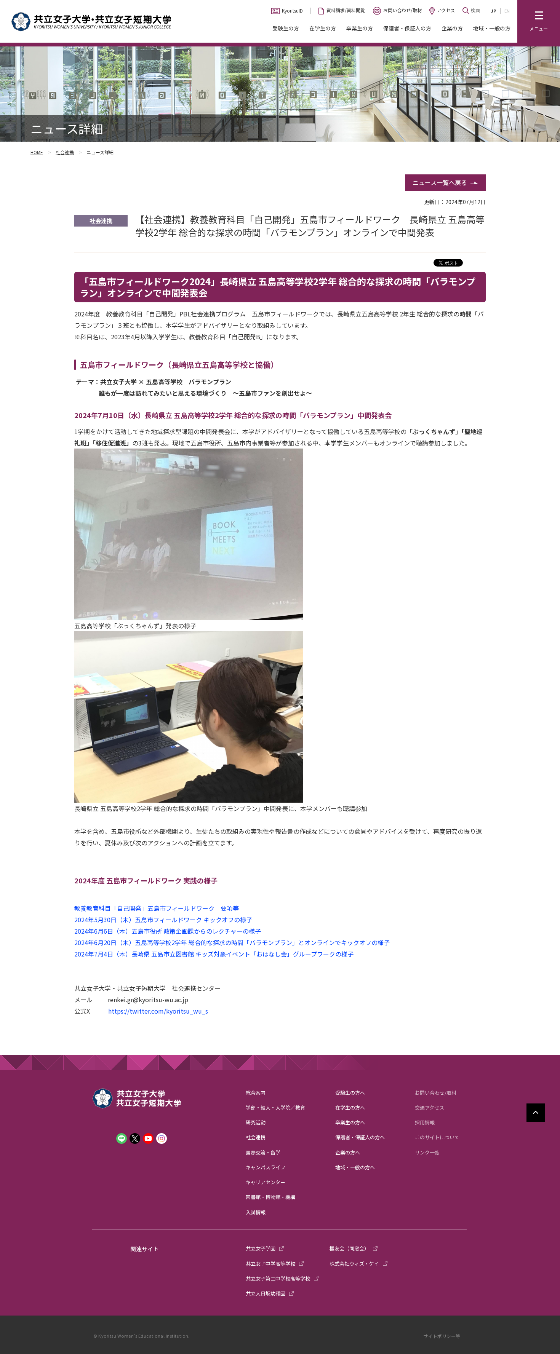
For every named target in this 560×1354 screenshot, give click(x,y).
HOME (36, 152)
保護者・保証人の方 (407, 28)
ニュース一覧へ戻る (440, 182)
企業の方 (452, 28)
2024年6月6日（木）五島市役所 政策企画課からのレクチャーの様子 (167, 931)
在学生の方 (322, 28)
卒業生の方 (359, 28)
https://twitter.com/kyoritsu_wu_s (158, 1011)
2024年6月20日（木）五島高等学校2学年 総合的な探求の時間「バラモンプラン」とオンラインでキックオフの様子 (232, 942)
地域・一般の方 (491, 28)
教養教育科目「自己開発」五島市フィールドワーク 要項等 (156, 908)
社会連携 (65, 152)
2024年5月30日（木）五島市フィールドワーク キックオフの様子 (163, 919)
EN (507, 11)
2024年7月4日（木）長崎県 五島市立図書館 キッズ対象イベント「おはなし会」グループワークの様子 (214, 953)
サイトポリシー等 (442, 1336)
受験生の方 (285, 28)
